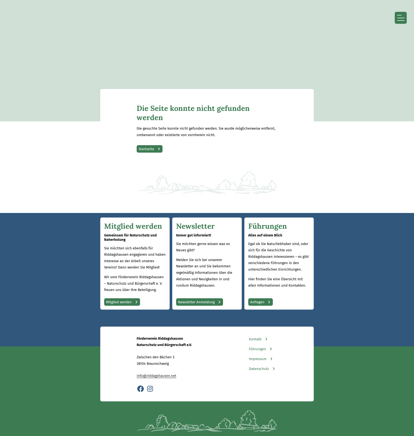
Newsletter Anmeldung (196, 302)
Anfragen (257, 302)
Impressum (258, 359)
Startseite (146, 149)
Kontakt (255, 339)
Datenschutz (259, 369)
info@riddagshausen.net (156, 376)
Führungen (257, 349)
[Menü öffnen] (401, 18)
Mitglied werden (119, 302)
